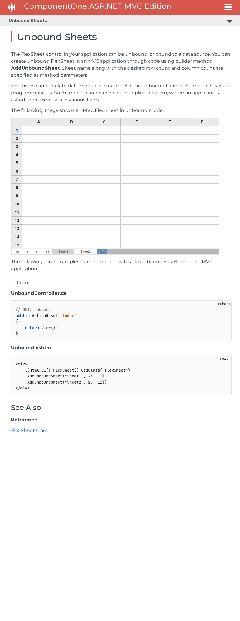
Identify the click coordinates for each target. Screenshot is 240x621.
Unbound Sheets (28, 20)
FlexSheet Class (29, 430)
